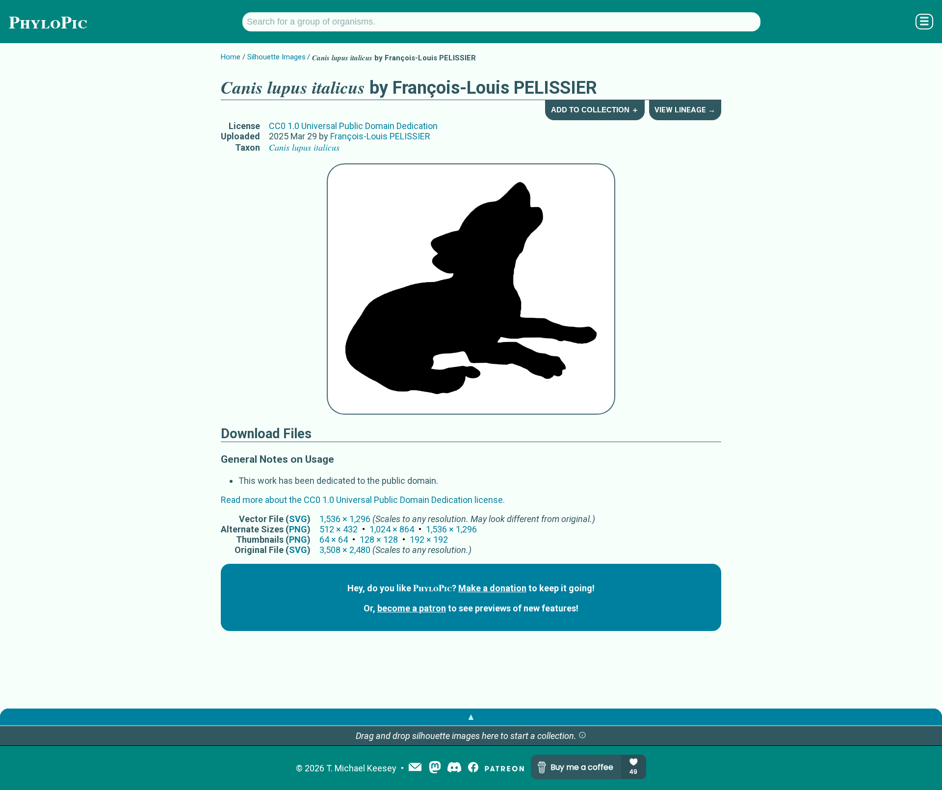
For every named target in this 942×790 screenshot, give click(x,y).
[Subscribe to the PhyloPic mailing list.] (415, 768)
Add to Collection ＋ (595, 109)
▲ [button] (471, 716)
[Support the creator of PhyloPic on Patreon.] (504, 768)
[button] (582, 736)
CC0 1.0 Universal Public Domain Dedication (353, 126)
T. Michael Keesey (361, 768)
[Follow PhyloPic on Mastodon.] (435, 768)
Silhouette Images (276, 57)
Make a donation (492, 588)
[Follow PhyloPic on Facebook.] (473, 768)
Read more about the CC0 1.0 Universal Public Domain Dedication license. (363, 500)
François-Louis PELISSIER (380, 136)
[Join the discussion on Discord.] (454, 768)
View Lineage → (684, 109)
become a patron (411, 608)
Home (230, 57)
